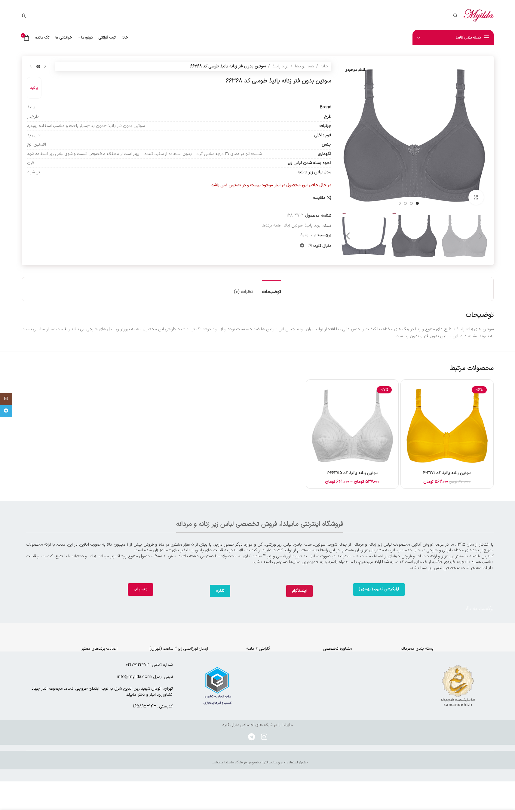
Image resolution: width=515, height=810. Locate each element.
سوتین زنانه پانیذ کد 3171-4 (447, 473)
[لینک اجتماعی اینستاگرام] (309, 246)
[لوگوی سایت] (479, 15)
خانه (324, 66)
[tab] (271, 289)
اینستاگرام (299, 591)
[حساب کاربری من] (24, 16)
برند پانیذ (280, 66)
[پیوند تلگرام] (302, 246)
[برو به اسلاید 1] (417, 203)
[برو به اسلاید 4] (399, 203)
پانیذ (34, 88)
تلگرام (220, 591)
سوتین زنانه (292, 225)
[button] (480, 236)
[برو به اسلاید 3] (405, 203)
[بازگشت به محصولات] (37, 66)
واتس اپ (140, 589)
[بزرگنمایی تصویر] (475, 197)
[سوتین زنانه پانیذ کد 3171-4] (447, 425)
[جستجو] (455, 16)
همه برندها (304, 66)
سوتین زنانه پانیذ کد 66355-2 (352, 473)
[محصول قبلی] (45, 66)
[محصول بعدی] (30, 66)
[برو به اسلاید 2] (411, 203)
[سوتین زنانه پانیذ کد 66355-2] (352, 425)
